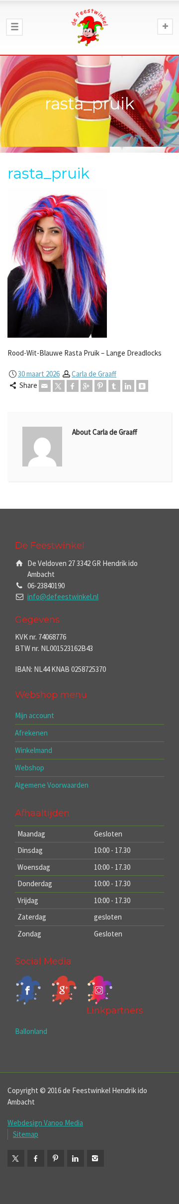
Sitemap (25, 1134)
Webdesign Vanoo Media (45, 1122)
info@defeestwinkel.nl (62, 596)
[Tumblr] (114, 386)
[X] (59, 386)
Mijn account (34, 715)
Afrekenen (31, 733)
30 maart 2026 (39, 373)
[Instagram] (95, 1158)
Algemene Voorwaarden (52, 785)
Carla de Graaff (94, 373)
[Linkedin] (128, 386)
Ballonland (31, 1031)
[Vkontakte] (142, 386)
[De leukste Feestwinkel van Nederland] (89, 27)
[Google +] (86, 386)
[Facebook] (73, 386)
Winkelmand (33, 750)
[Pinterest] (100, 386)
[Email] (45, 386)
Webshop (29, 767)
